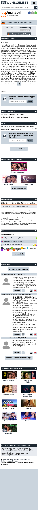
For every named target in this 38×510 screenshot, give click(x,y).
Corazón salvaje (8, 394)
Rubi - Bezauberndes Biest (27, 395)
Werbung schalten (23, 448)
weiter (30, 102)
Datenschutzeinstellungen (20, 450)
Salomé (27, 421)
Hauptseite (15, 459)
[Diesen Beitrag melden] (23, 290)
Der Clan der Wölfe (28, 381)
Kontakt (13, 448)
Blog (31, 450)
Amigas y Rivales (9, 408)
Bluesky (12, 453)
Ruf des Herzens (8, 380)
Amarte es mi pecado (18, 172)
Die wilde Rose (9, 421)
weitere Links (19, 254)
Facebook (4, 453)
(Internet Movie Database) (14, 241)
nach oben (6, 459)
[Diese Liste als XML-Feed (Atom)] (36, 129)
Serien (3, 461)
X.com (18, 453)
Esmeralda (8, 433)
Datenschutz (5, 450)
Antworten (17, 290)
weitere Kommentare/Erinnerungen (19, 358)
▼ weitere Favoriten (19, 188)
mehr (19, 84)
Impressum (5, 448)
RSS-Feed (24, 453)
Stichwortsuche (25, 459)
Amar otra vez (9, 184)
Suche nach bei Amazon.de (15, 206)
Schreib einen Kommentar (19, 269)
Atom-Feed (5, 455)
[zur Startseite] (15, 2)
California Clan (28, 184)
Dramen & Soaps (12, 461)
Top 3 (30, 22)
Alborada (28, 408)
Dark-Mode (14, 455)
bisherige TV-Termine (19, 149)
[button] (29, 12)
